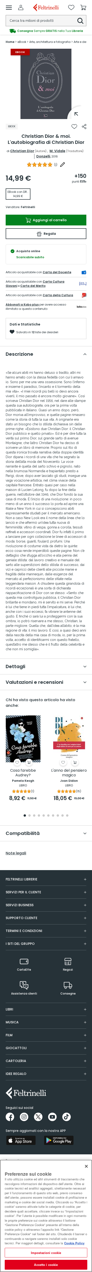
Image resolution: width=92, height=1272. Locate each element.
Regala (49, 233)
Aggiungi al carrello (49, 220)
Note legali (16, 853)
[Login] (21, 7)
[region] (46, 1216)
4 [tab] (39, 816)
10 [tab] (67, 816)
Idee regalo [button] (16, 1073)
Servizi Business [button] (19, 905)
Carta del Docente (57, 272)
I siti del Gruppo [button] (20, 943)
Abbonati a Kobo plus (22, 305)
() (55, 165)
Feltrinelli (28, 207)
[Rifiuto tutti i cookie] (86, 1166)
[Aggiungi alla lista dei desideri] (74, 126)
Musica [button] (12, 1022)
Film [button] (9, 1035)
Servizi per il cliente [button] (23, 892)
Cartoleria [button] (16, 1061)
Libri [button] (9, 1009)
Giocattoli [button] (16, 1048)
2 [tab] (29, 816)
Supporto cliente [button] (21, 918)
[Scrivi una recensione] (62, 164)
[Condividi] (84, 126)
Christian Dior (22, 151)
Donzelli (43, 156)
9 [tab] (62, 816)
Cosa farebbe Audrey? (23, 773)
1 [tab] (46, 115)
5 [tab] (44, 816)
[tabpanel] (46, 84)
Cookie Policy (74, 1243)
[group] (46, 31)
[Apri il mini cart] (83, 7)
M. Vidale (57, 151)
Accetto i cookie (46, 1264)
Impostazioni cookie (46, 1252)
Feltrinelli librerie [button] (21, 879)
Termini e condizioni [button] (24, 930)
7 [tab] (53, 816)
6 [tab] (48, 816)
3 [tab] (34, 816)
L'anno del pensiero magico (69, 773)
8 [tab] (58, 816)
